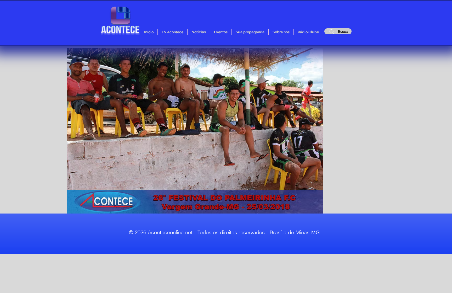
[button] (195, 131)
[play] (308, 209)
